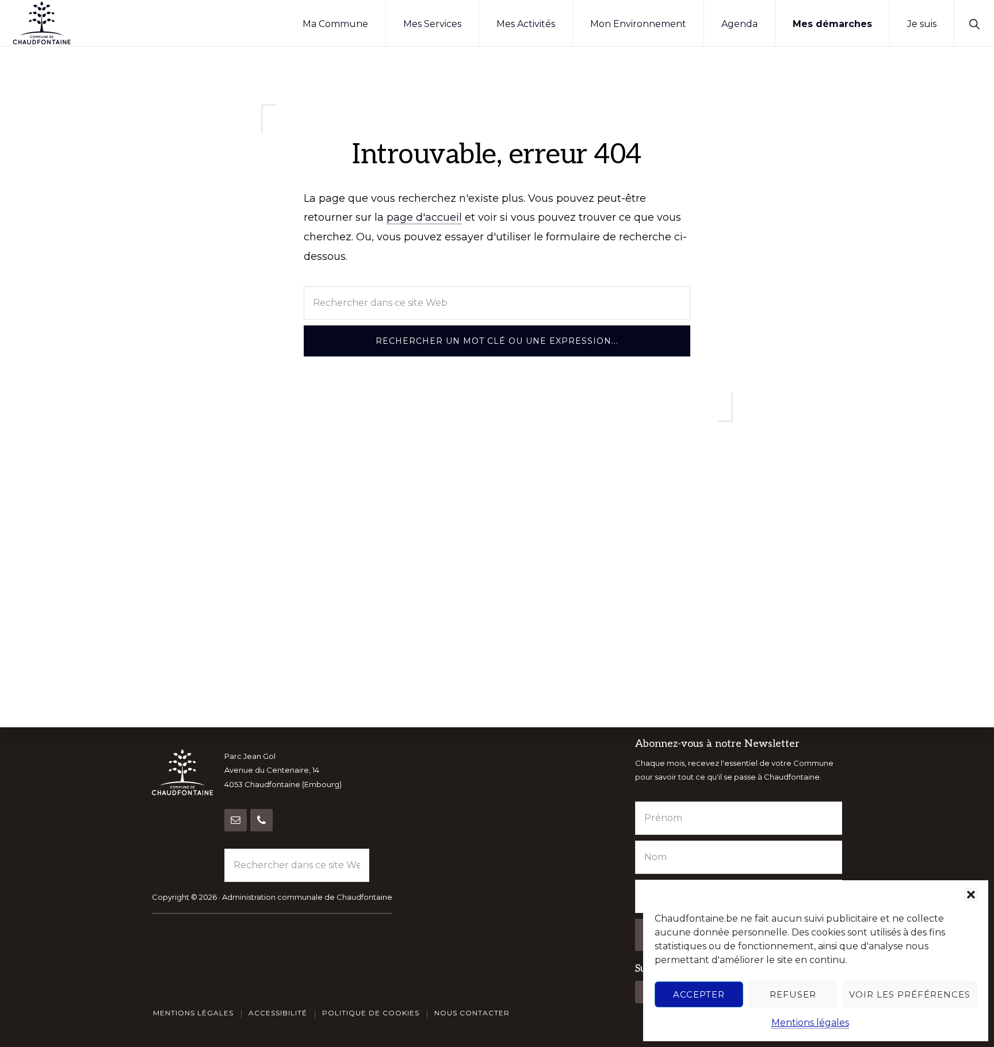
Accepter (699, 994)
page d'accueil (424, 217)
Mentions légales (810, 1022)
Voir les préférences (909, 994)
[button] (971, 894)
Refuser (793, 994)
